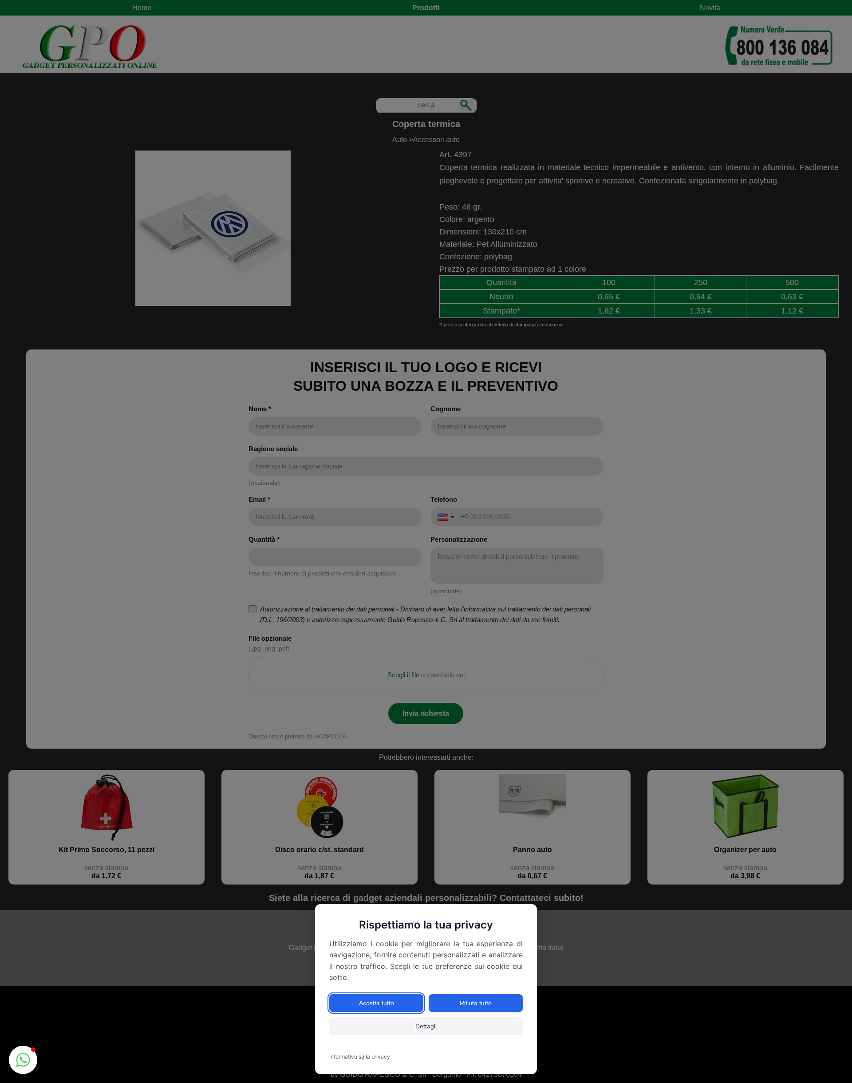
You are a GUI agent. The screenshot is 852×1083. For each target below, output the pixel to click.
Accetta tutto (376, 1003)
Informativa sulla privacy (359, 1056)
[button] (23, 1060)
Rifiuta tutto (476, 1003)
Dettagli (426, 1026)
